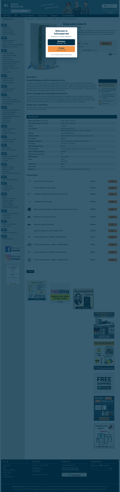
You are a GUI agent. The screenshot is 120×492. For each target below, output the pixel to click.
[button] (61, 42)
